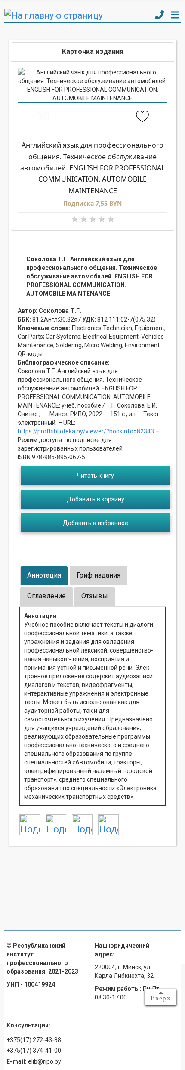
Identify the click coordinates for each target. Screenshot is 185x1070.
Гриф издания (98, 575)
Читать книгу (95, 475)
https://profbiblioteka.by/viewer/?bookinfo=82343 (86, 431)
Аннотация (44, 575)
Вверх (161, 998)
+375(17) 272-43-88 (33, 1039)
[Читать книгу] (43, 117)
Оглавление (46, 596)
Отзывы (94, 596)
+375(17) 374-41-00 (33, 1050)
